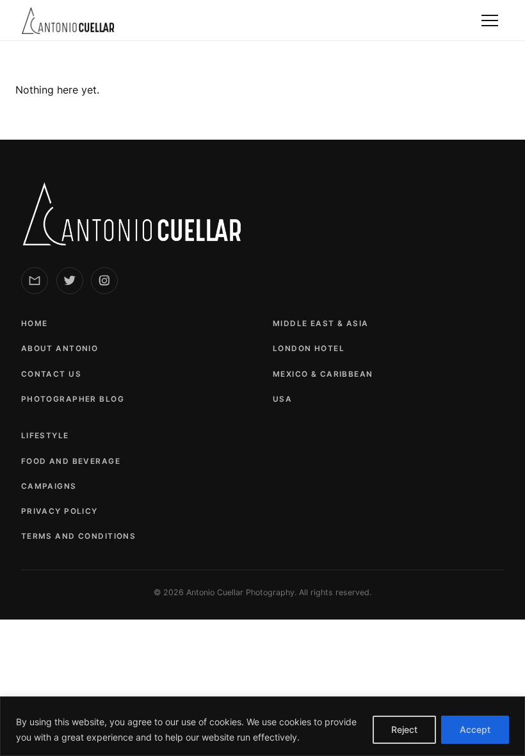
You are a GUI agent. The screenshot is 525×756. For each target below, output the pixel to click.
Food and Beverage (70, 461)
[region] (262, 726)
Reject (404, 729)
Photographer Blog (72, 399)
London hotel (308, 348)
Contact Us (51, 374)
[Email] (34, 280)
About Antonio (59, 348)
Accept (475, 729)
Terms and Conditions (78, 536)
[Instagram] (104, 280)
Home (34, 323)
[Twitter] (69, 280)
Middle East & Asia (321, 323)
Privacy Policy (59, 511)
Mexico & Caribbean (323, 374)
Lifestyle (45, 435)
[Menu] (490, 20)
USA (282, 399)
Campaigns (49, 486)
